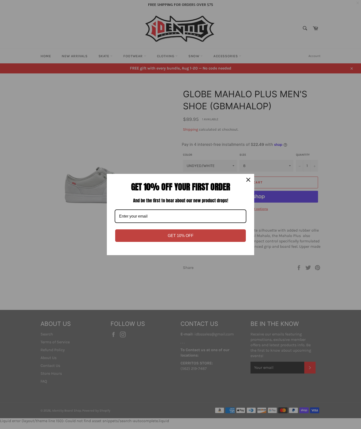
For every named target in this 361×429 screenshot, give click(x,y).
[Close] (248, 180)
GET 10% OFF (181, 236)
